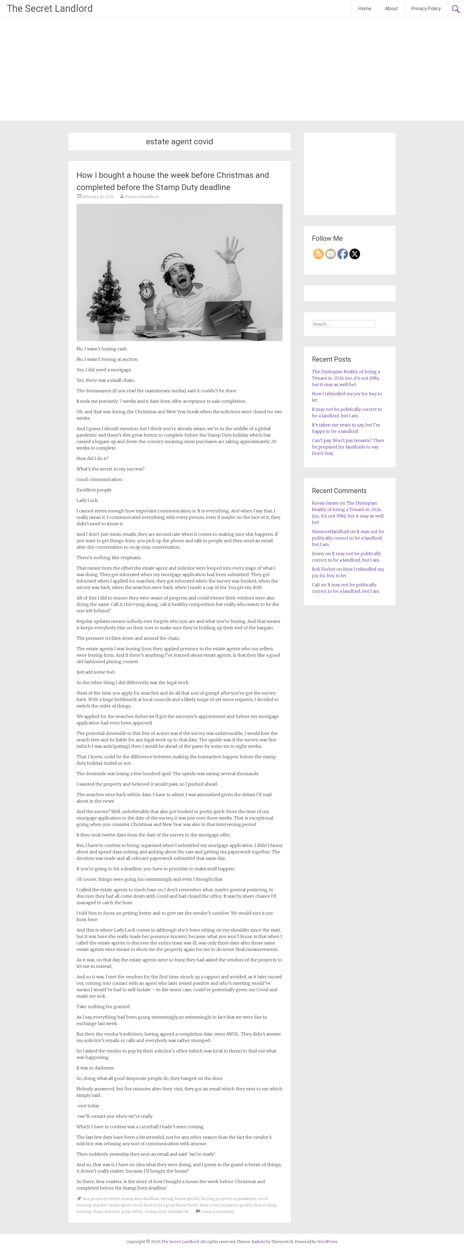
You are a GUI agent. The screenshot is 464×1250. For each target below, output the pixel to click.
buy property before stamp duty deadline (121, 1198)
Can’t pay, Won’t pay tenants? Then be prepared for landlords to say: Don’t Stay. (348, 447)
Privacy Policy (426, 8)
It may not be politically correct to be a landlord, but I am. (348, 538)
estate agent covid (125, 1205)
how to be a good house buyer (171, 1205)
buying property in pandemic (229, 1198)
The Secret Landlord (50, 8)
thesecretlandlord (141, 196)
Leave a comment (217, 1211)
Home (364, 8)
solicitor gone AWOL (123, 1211)
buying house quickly (180, 1198)
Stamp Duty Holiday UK (167, 1211)
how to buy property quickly (226, 1205)
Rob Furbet (323, 569)
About (391, 8)
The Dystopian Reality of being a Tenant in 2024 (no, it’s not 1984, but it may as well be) (346, 378)
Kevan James (325, 503)
